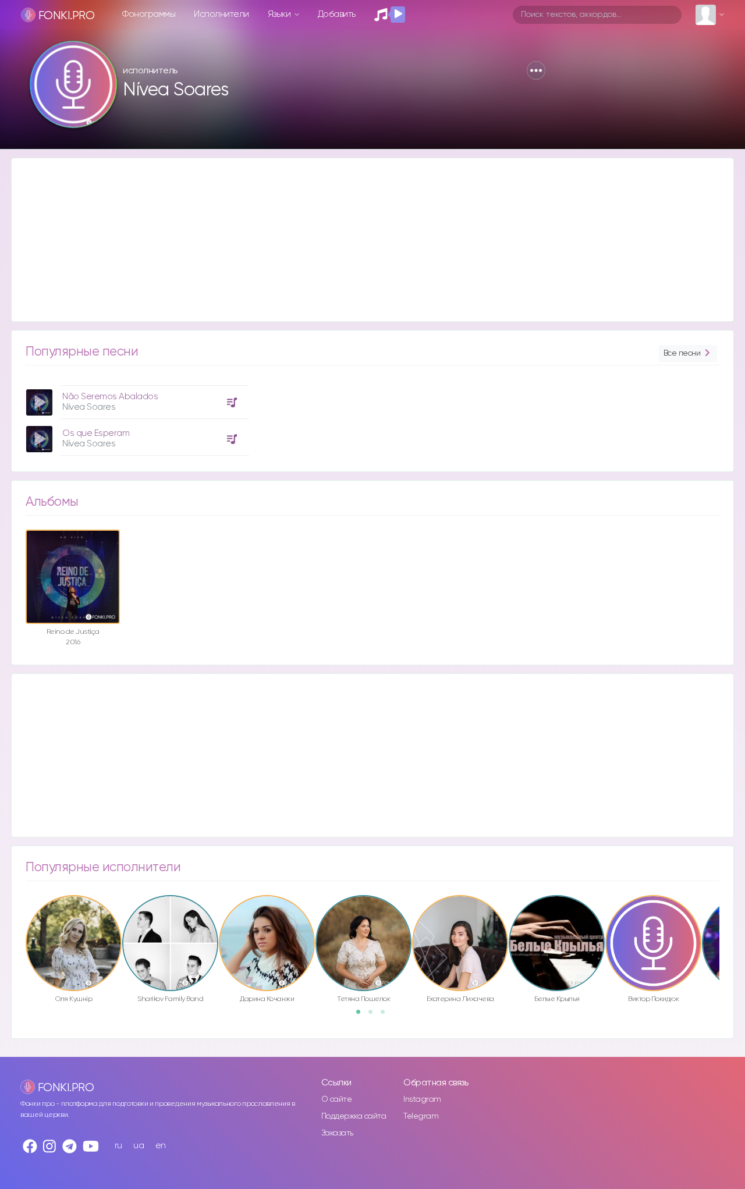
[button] (536, 70)
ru (118, 1145)
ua (138, 1145)
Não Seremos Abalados (110, 396)
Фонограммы (148, 14)
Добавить (337, 14)
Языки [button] (280, 14)
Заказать (337, 1133)
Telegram (420, 1116)
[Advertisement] (361, 239)
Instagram (422, 1099)
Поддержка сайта (353, 1116)
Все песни (682, 353)
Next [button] (725, 918)
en (160, 1145)
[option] (135, 416)
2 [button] (374, 1015)
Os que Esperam (95, 433)
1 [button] (362, 1015)
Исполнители (221, 14)
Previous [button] (20, 918)
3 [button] (386, 1015)
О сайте (336, 1099)
